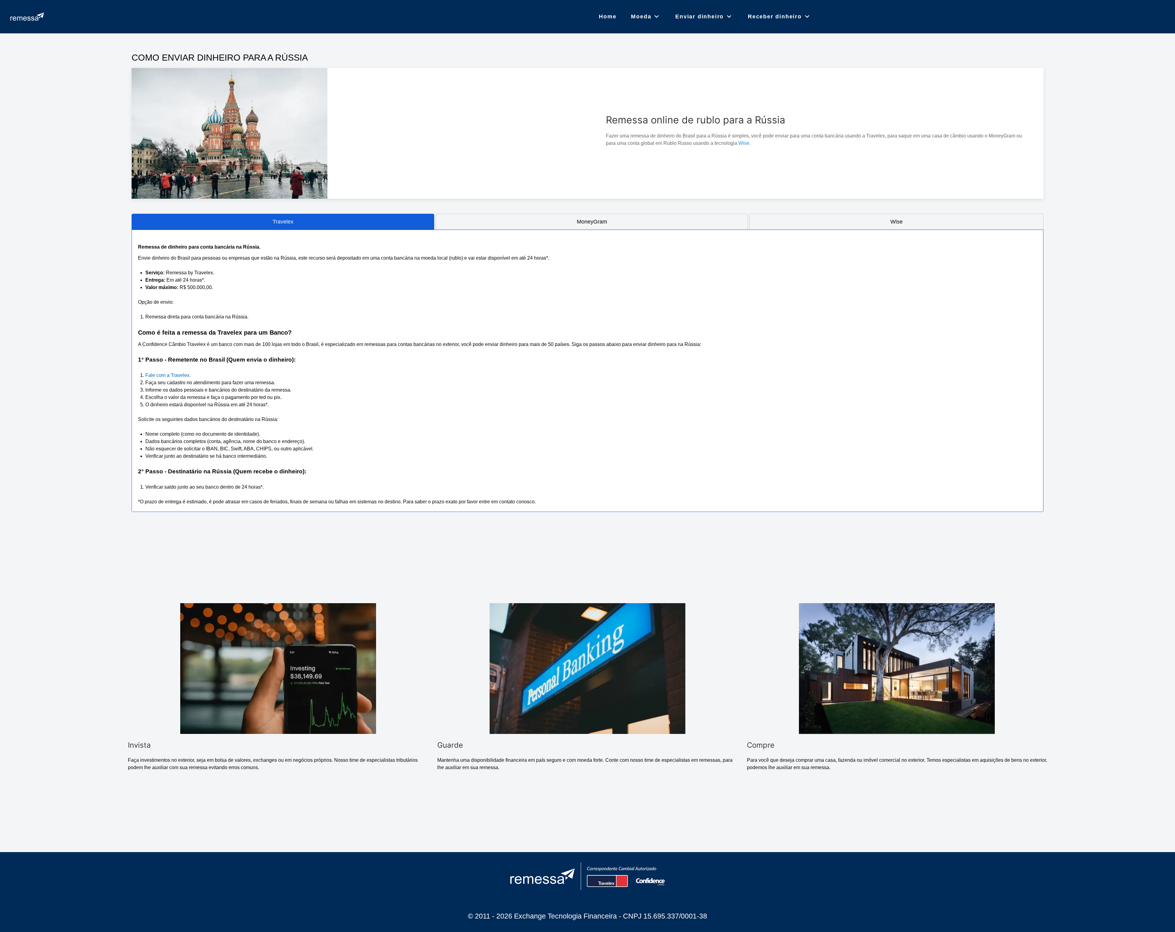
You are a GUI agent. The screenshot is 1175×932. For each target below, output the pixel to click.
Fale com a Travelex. (168, 375)
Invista (139, 745)
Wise (743, 143)
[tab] (283, 222)
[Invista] (278, 668)
